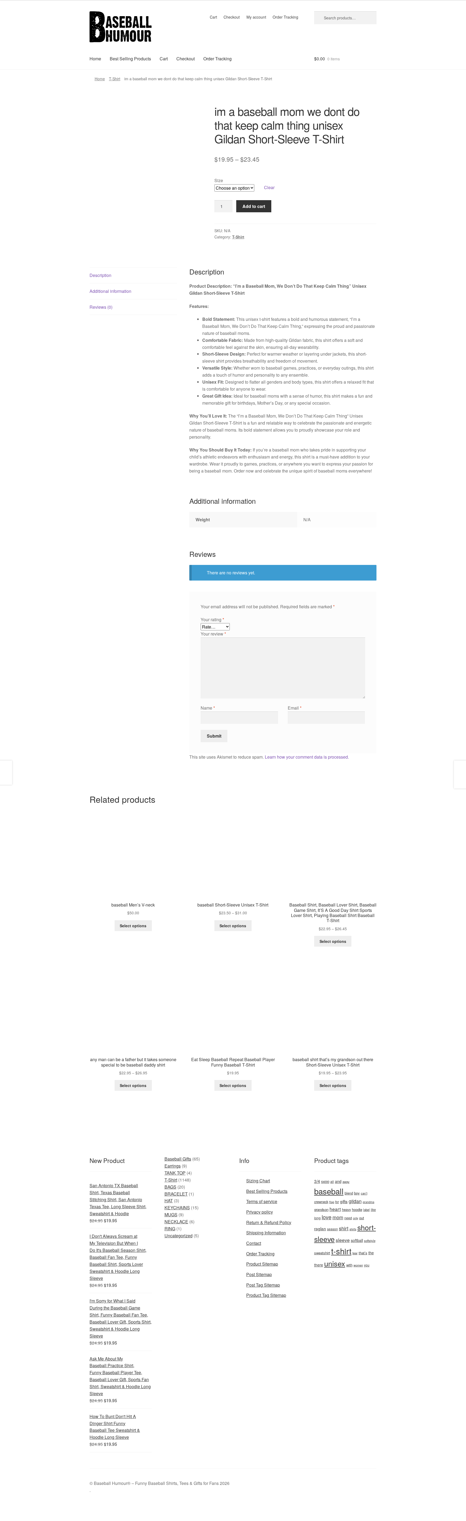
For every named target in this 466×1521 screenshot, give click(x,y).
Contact (253, 1243)
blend (349, 1193)
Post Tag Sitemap (263, 1285)
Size (218, 180)
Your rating (212, 619)
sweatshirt (322, 1252)
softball (357, 1240)
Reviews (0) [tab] (101, 307)
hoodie (357, 1209)
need (348, 1218)
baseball (329, 1191)
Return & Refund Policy (268, 1222)
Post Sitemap (259, 1274)
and (338, 1181)
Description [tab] (100, 275)
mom (338, 1217)
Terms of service (261, 1201)
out (361, 1217)
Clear (269, 187)
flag (331, 1202)
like (373, 1209)
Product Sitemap (262, 1264)
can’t (364, 1193)
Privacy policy (259, 1212)
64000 (325, 1181)
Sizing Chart (258, 1181)
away (346, 1181)
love (326, 1217)
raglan (320, 1228)
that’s (363, 1252)
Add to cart (253, 206)
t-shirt (341, 1250)
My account (256, 17)
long (317, 1218)
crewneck (321, 1201)
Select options (133, 925)
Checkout (232, 17)
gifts (344, 1201)
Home (95, 58)
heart (335, 1209)
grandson (321, 1209)
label (366, 1209)
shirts (353, 1229)
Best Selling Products (130, 58)
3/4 (317, 1181)
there (318, 1265)
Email (294, 708)
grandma (368, 1202)
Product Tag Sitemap (266, 1295)
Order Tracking (285, 17)
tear (355, 1253)
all (332, 1181)
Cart (213, 17)
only (355, 1218)
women (358, 1265)
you (366, 1265)
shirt (343, 1228)
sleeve (343, 1240)
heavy (346, 1209)
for (337, 1201)
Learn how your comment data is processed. (307, 757)
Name (208, 708)
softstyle (369, 1240)
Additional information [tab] (110, 291)
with (349, 1265)
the (371, 1252)
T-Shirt (114, 78)
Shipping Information (266, 1233)
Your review (213, 634)
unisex (334, 1263)
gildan (355, 1201)
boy (357, 1193)
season (332, 1229)
